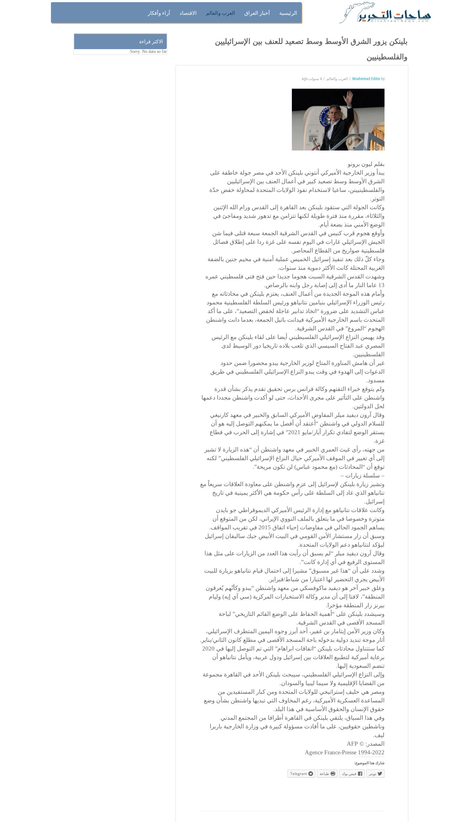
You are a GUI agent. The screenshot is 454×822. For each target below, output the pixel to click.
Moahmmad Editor (366, 79)
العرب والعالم (337, 79)
